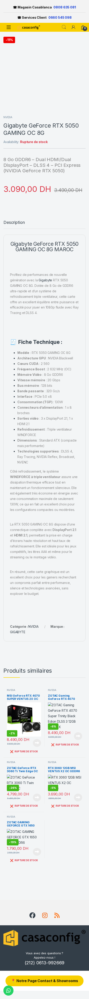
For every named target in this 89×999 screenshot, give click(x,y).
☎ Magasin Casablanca (44, 7)
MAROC (63, 249)
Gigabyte (45, 280)
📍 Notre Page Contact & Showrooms (44, 980)
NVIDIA (7, 117)
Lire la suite (37, 743)
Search (63, 27)
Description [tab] (14, 222)
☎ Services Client (44, 17)
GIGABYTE (17, 632)
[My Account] (73, 27)
